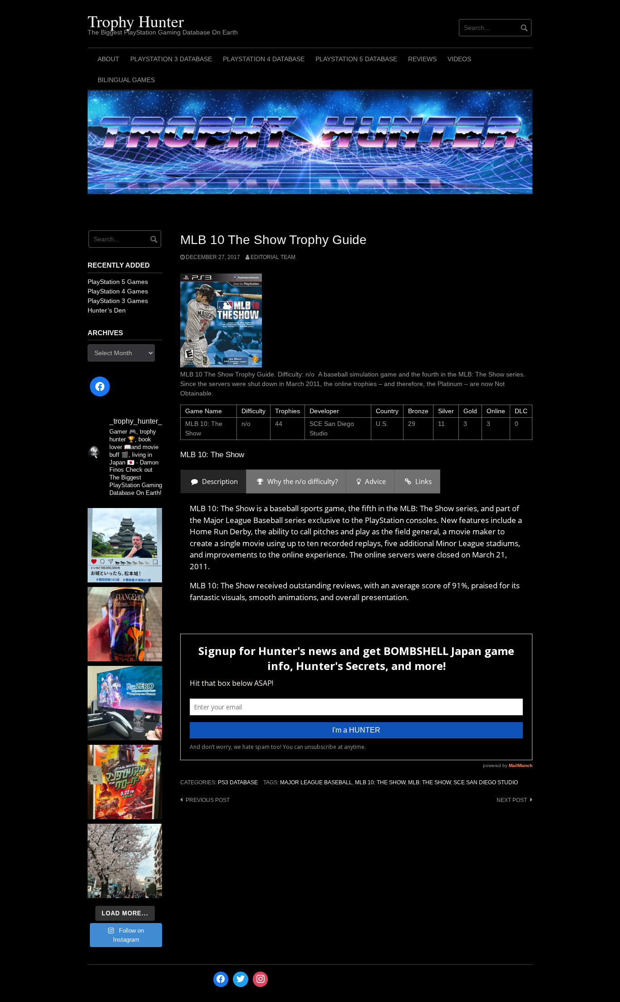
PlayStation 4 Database (264, 59)
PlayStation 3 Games (118, 300)
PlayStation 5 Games (118, 281)
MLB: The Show (429, 782)
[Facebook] (100, 386)
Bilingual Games (126, 79)
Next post (512, 800)
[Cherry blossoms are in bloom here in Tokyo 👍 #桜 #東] (125, 861)
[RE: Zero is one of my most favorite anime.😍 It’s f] (125, 703)
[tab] (213, 481)
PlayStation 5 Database (356, 59)
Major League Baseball (316, 782)
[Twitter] (241, 979)
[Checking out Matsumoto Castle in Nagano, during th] (125, 545)
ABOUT (108, 59)
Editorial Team (273, 257)
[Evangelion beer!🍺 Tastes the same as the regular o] (125, 624)
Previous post (208, 800)
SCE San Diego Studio (485, 782)
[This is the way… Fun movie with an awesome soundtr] (125, 782)
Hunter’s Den (107, 310)
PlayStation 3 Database (171, 59)
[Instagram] (261, 979)
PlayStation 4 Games (118, 291)
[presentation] (213, 481)
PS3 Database (238, 782)
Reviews (422, 59)
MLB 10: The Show (380, 782)
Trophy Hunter (136, 21)
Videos (459, 59)
